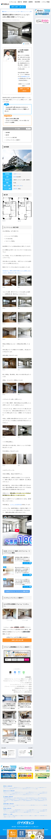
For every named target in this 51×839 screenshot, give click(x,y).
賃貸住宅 (30, 692)
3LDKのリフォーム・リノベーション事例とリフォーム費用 (18, 679)
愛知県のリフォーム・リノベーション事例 (21, 690)
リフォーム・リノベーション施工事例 (12, 686)
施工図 (7, 135)
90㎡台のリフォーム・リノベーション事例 (18, 794)
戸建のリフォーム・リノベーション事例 (39, 805)
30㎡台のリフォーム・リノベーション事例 (23, 792)
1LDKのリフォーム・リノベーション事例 (34, 787)
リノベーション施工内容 (11, 137)
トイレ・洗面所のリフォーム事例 (37, 815)
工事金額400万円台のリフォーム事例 (14, 799)
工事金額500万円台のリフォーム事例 (26, 799)
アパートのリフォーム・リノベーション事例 (25, 805)
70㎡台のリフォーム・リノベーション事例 (12, 680)
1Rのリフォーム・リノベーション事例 (9, 787)
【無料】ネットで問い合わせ (24, 89)
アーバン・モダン (27, 680)
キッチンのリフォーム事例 (27, 815)
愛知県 (15, 176)
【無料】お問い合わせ (16, 640)
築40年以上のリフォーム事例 (20, 692)
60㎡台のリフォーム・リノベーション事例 (20, 793)
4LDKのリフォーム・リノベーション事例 (31, 788)
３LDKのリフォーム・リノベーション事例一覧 (16, 591)
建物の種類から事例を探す (9, 803)
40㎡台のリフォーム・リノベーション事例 (37, 792)
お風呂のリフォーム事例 (18, 815)
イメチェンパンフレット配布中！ (13, 140)
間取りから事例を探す (8, 786)
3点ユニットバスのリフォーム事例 (9, 815)
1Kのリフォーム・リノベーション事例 (22, 787)
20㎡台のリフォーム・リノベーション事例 (10, 792)
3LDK (18, 185)
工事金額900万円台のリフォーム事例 (31, 800)
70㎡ (21, 185)
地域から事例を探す (8, 808)
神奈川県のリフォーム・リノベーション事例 (24, 809)
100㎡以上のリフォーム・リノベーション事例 (32, 794)
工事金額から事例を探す (8, 796)
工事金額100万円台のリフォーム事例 (22, 688)
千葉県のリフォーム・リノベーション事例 (37, 809)
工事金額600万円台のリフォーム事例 (38, 799)
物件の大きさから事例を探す (9, 790)
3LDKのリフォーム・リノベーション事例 (18, 788)
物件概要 (8, 132)
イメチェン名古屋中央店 (16, 504)
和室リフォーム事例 (26, 686)
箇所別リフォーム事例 (8, 814)
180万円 (15, 188)
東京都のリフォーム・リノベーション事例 (10, 809)
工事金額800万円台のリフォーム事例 (19, 800)
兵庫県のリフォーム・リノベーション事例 (32, 812)
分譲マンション (17, 174)
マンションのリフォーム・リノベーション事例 (20, 684)
